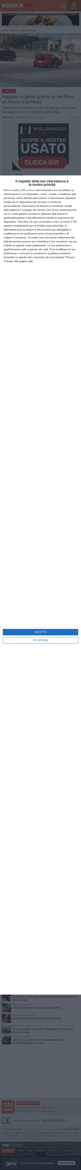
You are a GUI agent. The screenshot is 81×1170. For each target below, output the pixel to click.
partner (30, 190)
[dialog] (40, 584)
